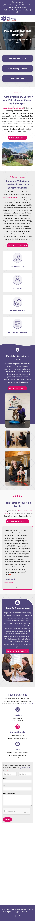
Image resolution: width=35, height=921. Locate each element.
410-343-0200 (11, 641)
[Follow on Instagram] (19, 916)
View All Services (16, 245)
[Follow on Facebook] (15, 916)
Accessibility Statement (25, 912)
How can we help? (9, 793)
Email (5, 778)
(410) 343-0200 (28, 704)
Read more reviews (16, 521)
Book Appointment (16, 651)
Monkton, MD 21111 (17, 721)
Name (5, 771)
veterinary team (21, 366)
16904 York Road (17, 718)
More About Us (16, 138)
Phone (5, 786)
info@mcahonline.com (20, 738)
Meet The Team (16, 388)
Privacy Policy (13, 912)
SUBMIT (7, 819)
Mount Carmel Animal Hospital (13, 108)
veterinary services (10, 197)
